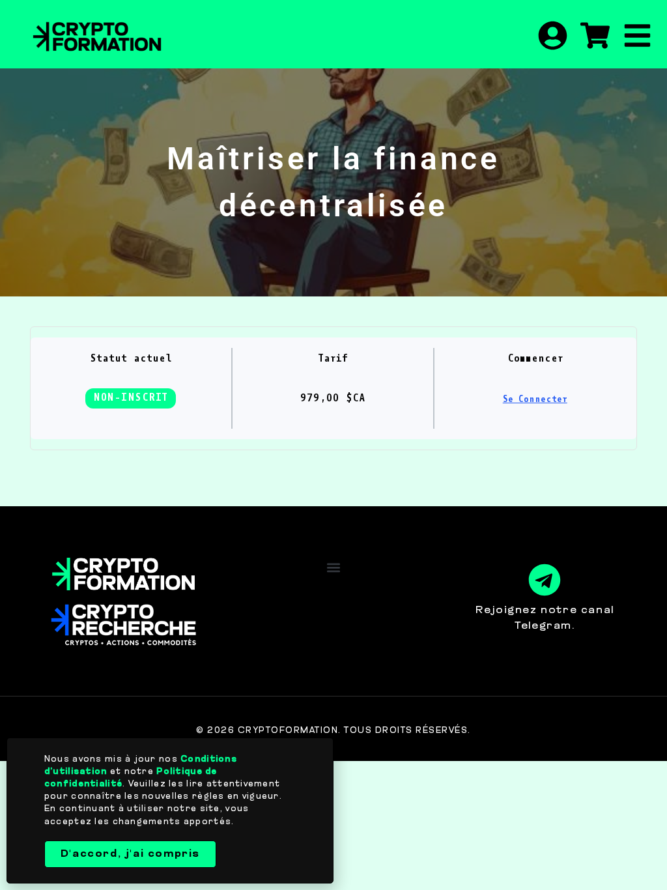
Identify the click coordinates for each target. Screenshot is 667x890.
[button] (333, 568)
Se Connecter (535, 400)
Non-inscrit (130, 398)
